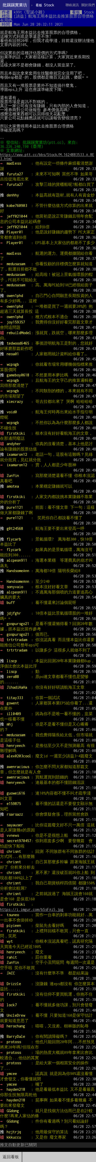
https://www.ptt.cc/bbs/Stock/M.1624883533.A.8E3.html (47, 156)
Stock (45, 5)
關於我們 (88, 5)
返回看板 (11, 1157)
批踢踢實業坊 (15, 5)
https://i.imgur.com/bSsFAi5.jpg (31, 909)
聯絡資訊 (72, 5)
